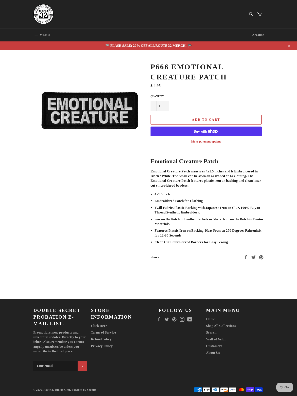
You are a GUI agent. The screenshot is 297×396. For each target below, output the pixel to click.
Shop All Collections (221, 326)
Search (211, 332)
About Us (213, 353)
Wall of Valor (216, 339)
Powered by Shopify (84, 389)
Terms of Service (103, 332)
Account (258, 35)
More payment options (206, 141)
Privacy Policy (102, 346)
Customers (214, 346)
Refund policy (101, 339)
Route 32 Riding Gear (56, 389)
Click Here (99, 326)
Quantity (157, 96)
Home (210, 319)
